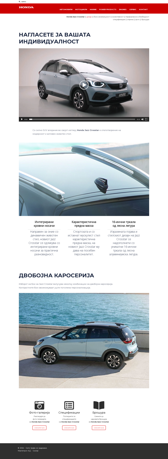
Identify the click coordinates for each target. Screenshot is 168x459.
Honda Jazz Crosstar (75, 17)
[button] (84, 85)
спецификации (119, 20)
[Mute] (142, 119)
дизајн (89, 17)
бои (95, 17)
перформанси (131, 17)
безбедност (144, 17)
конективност (118, 17)
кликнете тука (39, 428)
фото (137, 20)
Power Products (107, 9)
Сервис (132, 9)
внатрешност (104, 17)
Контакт (143, 9)
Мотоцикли (81, 9)
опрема (130, 20)
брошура (145, 20)
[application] (84, 85)
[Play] (22, 119)
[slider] (82, 119)
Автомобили (66, 9)
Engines (123, 9)
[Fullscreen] (146, 119)
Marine (93, 9)
